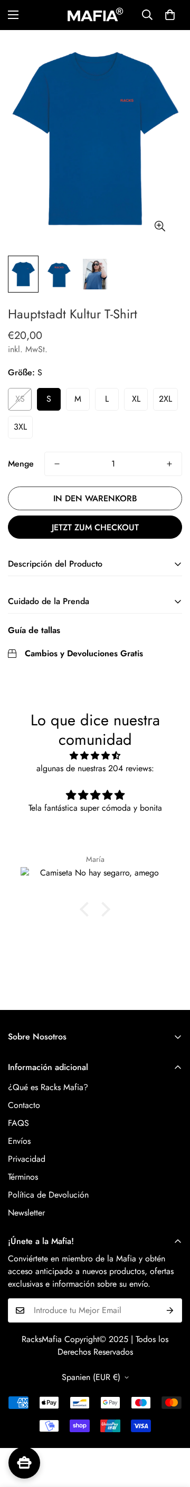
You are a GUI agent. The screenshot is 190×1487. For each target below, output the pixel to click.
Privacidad (26, 1159)
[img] (95, 755)
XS (20, 399)
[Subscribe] (170, 1310)
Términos (23, 1177)
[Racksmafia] (95, 15)
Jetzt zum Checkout (95, 527)
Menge (21, 464)
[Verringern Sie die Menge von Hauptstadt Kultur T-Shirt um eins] (57, 463)
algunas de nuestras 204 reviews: (95, 768)
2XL (165, 399)
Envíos (19, 1141)
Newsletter (26, 1213)
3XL (20, 427)
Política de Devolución (48, 1195)
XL (136, 399)
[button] (170, 15)
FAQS (18, 1123)
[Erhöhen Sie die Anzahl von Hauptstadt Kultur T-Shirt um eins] (169, 463)
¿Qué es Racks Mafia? (48, 1087)
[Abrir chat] (24, 1463)
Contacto (24, 1105)
